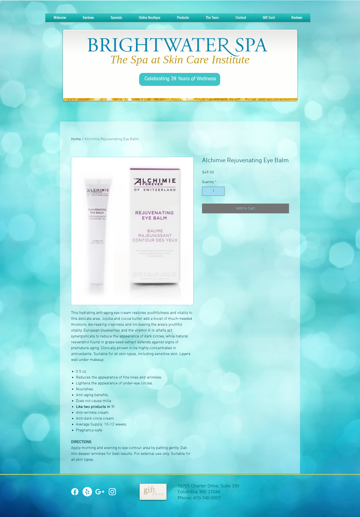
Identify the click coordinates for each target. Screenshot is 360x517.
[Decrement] (206, 191)
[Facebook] (75, 491)
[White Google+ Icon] (100, 491)
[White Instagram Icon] (112, 491)
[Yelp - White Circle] (87, 491)
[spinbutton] (213, 191)
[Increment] (221, 191)
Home (76, 139)
